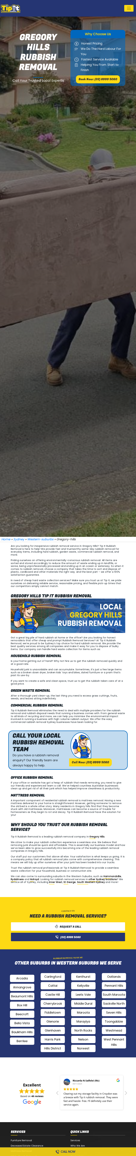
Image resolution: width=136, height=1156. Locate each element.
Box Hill (22, 1005)
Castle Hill (52, 994)
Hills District (52, 1048)
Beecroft (22, 1014)
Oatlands (114, 977)
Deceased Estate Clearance (27, 1145)
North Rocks (83, 1030)
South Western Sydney (91, 882)
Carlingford (52, 977)
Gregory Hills (96, 836)
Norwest (83, 1048)
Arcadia (22, 978)
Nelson (83, 1039)
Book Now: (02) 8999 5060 (98, 79)
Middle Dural (83, 1003)
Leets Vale (83, 994)
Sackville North (114, 1003)
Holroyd (34, 879)
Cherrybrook (52, 1003)
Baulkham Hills (22, 1032)
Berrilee (22, 1041)
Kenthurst (83, 977)
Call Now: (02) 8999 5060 (90, 762)
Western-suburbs (40, 539)
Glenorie (52, 1021)
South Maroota (114, 994)
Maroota (83, 1012)
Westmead (114, 1030)
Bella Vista (22, 1023)
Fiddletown (53, 1012)
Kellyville (83, 986)
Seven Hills (114, 1012)
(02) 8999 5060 (70, 937)
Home (5, 539)
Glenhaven (53, 1030)
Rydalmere (17, 879)
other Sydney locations (103, 879)
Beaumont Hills (22, 996)
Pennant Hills (114, 986)
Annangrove (22, 987)
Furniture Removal (21, 1140)
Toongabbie (114, 1021)
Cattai (52, 986)
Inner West (55, 882)
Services (75, 1140)
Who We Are (77, 1145)
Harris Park (53, 1039)
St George (70, 882)
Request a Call (70, 927)
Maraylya (83, 1021)
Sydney (18, 539)
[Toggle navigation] (129, 8)
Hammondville (112, 876)
